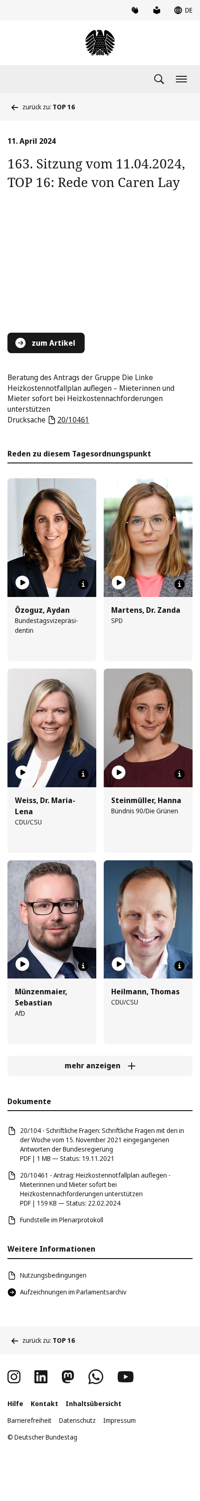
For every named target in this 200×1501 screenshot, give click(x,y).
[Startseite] (100, 43)
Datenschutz (77, 1420)
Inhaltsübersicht (93, 1403)
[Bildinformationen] (83, 584)
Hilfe (15, 1403)
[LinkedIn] (40, 1376)
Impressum (119, 1420)
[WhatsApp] (95, 1376)
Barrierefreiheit (29, 1420)
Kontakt (44, 1403)
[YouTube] (125, 1376)
